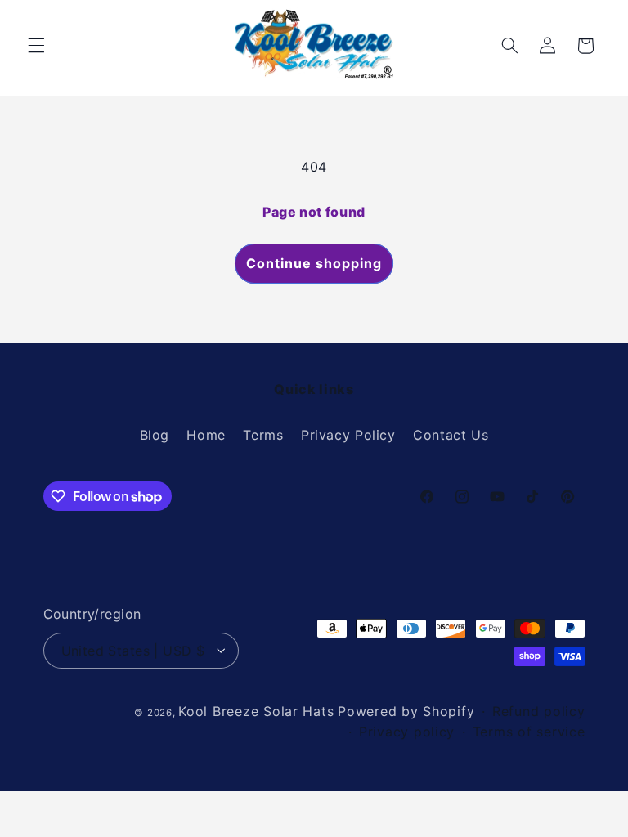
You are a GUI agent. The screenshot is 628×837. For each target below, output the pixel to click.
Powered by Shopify (406, 711)
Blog (155, 435)
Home (206, 435)
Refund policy (538, 711)
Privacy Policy (348, 435)
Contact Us (450, 435)
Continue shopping (314, 263)
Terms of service (529, 731)
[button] (36, 46)
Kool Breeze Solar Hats (256, 711)
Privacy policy (407, 731)
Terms (263, 435)
